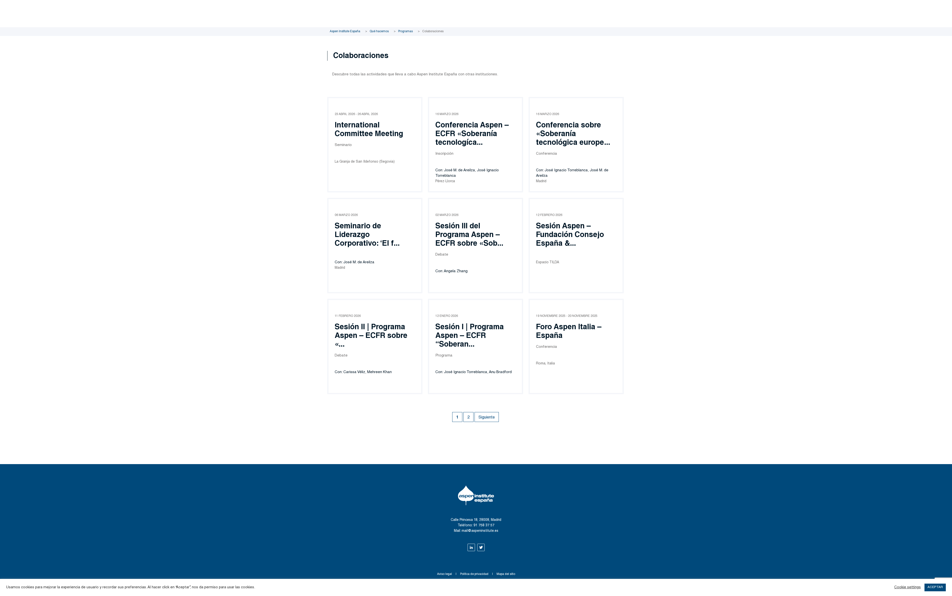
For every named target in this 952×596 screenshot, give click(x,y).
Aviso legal (444, 574)
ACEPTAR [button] (935, 587)
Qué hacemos (379, 31)
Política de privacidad (474, 574)
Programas (405, 31)
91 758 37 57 (484, 525)
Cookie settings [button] (907, 587)
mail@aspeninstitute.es (480, 531)
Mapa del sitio (506, 574)
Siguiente (486, 418)
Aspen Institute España (345, 31)
